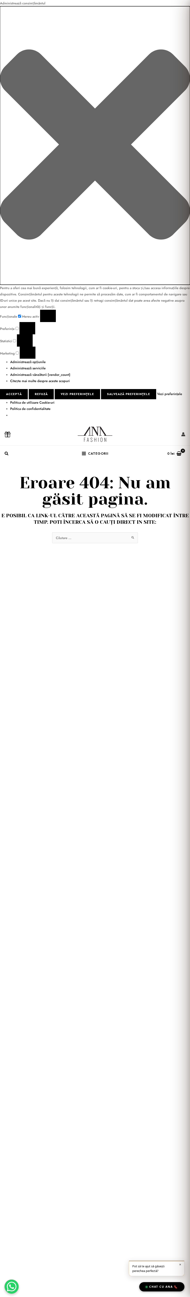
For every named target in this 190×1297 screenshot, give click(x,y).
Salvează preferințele (128, 394)
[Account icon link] (183, 434)
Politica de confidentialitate (30, 408)
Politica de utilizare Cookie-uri (32, 402)
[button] (95, 145)
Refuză (41, 394)
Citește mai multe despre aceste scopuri (40, 380)
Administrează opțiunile (28, 361)
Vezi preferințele (77, 394)
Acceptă (14, 394)
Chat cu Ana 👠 (163, 1287)
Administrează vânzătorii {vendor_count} (40, 374)
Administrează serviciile (28, 368)
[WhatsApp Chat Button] (12, 1287)
